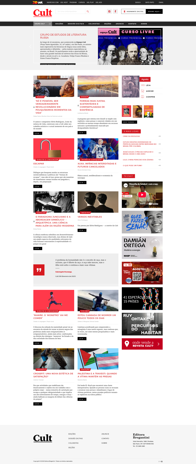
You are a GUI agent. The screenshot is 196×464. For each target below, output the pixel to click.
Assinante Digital (135, 11)
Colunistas (94, 24)
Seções (107, 24)
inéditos (85, 213)
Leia (148, 85)
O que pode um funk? (132, 165)
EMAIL (161, 2)
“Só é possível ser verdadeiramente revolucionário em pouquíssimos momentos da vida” (53, 107)
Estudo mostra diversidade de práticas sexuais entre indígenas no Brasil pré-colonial (139, 144)
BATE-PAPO (150, 2)
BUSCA (138, 2)
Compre (150, 97)
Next (165, 46)
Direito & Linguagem (47, 160)
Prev (30, 46)
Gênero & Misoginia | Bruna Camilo (88, 321)
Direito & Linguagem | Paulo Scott (43, 167)
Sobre (144, 24)
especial (41, 213)
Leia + (38, 133)
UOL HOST (64, 2)
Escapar (38, 163)
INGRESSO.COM (53, 2)
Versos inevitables (90, 217)
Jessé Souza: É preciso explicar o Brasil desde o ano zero (138, 153)
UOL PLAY (90, 2)
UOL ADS (99, 2)
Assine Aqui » (154, 11)
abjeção (85, 369)
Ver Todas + (129, 122)
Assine (150, 91)
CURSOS (82, 2)
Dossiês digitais (76, 24)
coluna (85, 311)
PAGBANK (73, 2)
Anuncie (120, 24)
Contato (132, 24)
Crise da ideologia (131, 136)
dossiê (40, 97)
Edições (59, 24)
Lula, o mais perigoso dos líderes (138, 160)
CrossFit (41, 369)
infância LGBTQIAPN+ (92, 160)
